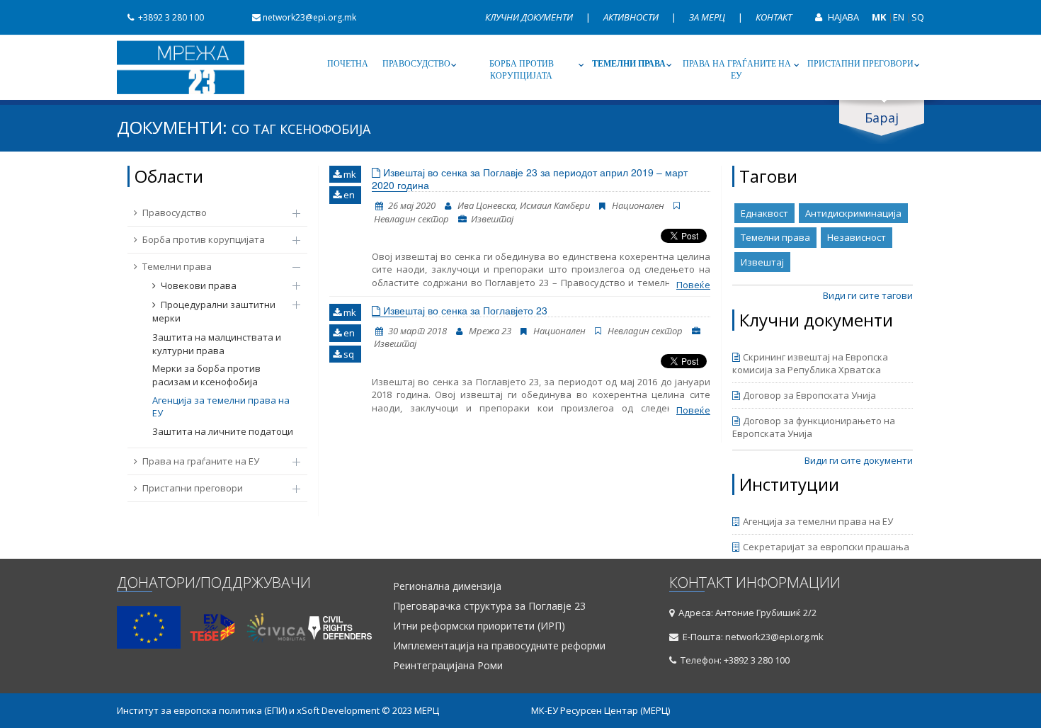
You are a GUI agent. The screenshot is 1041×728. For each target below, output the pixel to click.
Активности (632, 17)
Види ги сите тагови (868, 295)
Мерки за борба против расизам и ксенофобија (206, 375)
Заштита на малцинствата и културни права (216, 344)
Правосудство (416, 64)
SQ (917, 17)
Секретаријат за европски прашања (826, 546)
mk (348, 174)
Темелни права (629, 64)
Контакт (774, 17)
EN (898, 17)
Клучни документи (530, 17)
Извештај (762, 262)
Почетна (347, 64)
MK (879, 17)
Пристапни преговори (860, 64)
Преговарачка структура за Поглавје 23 (489, 606)
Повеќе (693, 284)
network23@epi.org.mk (309, 17)
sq (347, 354)
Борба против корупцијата (521, 70)
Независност (856, 237)
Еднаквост (764, 213)
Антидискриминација (853, 213)
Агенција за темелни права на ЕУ (221, 407)
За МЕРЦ (708, 17)
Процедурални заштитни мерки (213, 311)
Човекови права (199, 285)
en (348, 194)
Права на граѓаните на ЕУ (737, 70)
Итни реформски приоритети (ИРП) (479, 626)
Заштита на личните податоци (222, 431)
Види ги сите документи (858, 460)
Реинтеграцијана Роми (448, 665)
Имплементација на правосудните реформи (499, 645)
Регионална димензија (447, 586)
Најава (842, 17)
